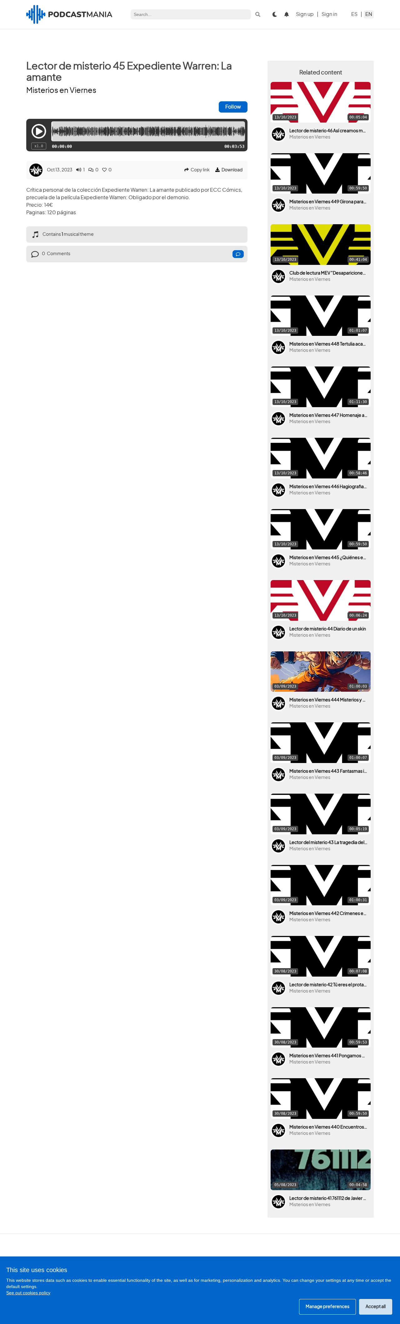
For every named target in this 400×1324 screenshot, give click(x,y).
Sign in (329, 14)
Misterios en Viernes (61, 90)
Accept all (376, 1307)
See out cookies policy (28, 1292)
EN (368, 14)
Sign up (305, 14)
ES (354, 14)
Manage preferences (327, 1307)
